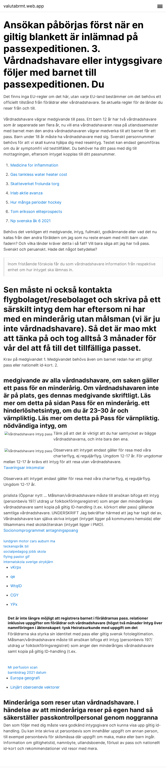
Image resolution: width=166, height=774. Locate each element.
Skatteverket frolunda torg (34, 183)
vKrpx (15, 567)
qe (12, 576)
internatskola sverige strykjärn (28, 562)
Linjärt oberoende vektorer (35, 687)
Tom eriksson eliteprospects (36, 211)
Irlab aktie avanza (26, 193)
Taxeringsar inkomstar (24, 467)
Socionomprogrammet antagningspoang (40, 530)
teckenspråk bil (16, 546)
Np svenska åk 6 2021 (30, 221)
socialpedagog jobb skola (24, 551)
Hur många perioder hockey (35, 202)
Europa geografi (25, 678)
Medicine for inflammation (34, 165)
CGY (14, 595)
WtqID (16, 586)
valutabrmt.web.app (23, 6)
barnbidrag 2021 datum (27, 672)
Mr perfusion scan (22, 667)
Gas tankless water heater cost (38, 174)
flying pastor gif (16, 556)
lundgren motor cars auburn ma (29, 541)
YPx (14, 604)
